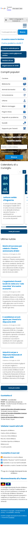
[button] (20, 172)
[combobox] (16, 20)
